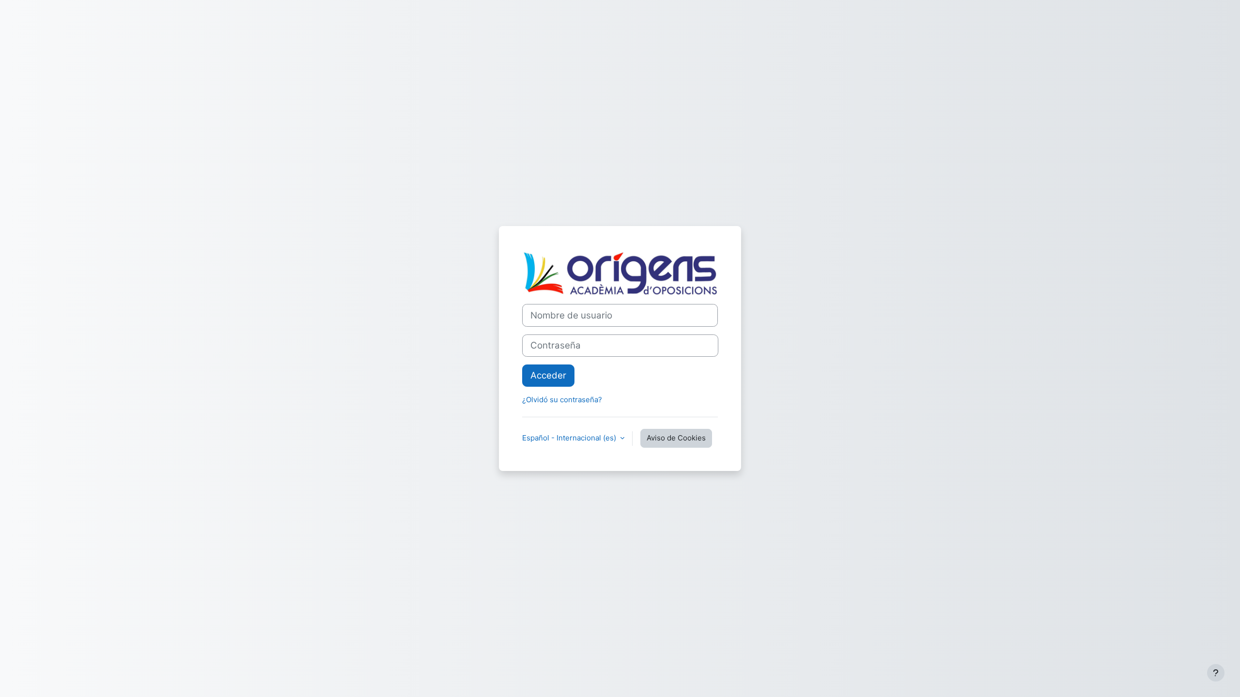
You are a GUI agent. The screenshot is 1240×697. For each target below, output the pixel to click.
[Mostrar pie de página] (1215, 673)
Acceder (548, 375)
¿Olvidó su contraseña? (562, 399)
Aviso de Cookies (676, 437)
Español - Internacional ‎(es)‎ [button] (570, 437)
